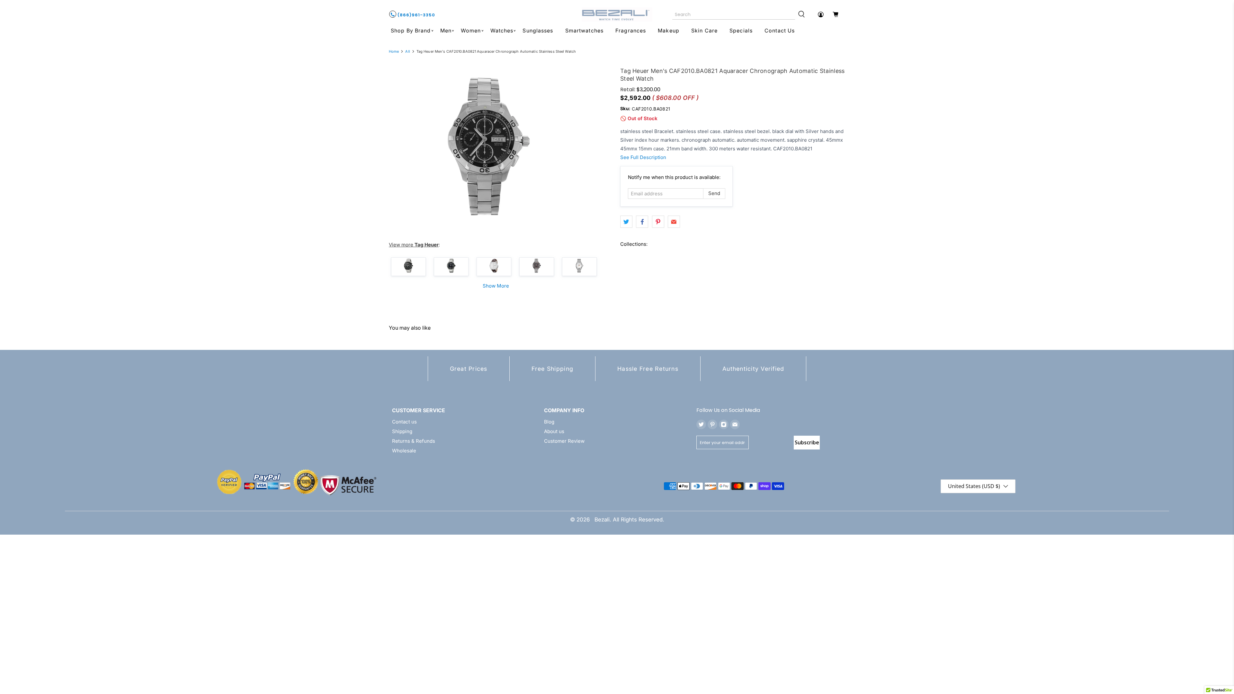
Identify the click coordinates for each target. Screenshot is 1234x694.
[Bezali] (617, 14)
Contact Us (780, 30)
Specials (741, 30)
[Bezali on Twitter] (701, 424)
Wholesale (404, 451)
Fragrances (630, 30)
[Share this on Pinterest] (658, 222)
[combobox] (733, 14)
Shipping (402, 431)
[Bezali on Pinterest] (712, 424)
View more (414, 245)
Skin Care (704, 30)
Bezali (602, 519)
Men (446, 30)
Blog (549, 422)
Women (471, 30)
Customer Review (564, 441)
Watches (502, 30)
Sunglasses (538, 30)
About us (554, 431)
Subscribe (807, 442)
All (407, 51)
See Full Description (643, 157)
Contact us (404, 422)
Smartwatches (584, 30)
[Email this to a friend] (674, 222)
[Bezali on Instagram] (724, 424)
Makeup (668, 30)
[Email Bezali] (735, 424)
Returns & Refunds (413, 441)
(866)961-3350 (415, 15)
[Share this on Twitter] (626, 222)
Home (394, 51)
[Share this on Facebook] (642, 222)
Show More (496, 286)
